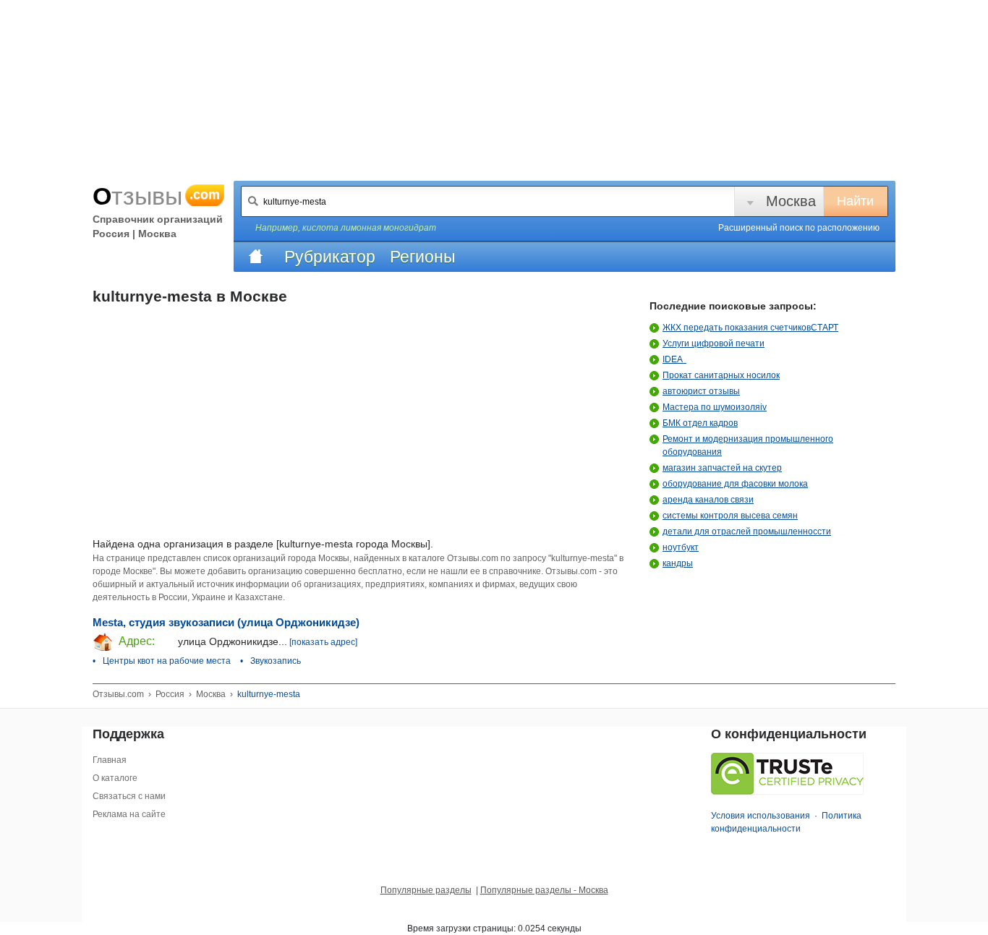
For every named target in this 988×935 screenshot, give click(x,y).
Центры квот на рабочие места (167, 661)
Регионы (423, 256)
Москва (791, 201)
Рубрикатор (329, 256)
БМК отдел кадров (700, 423)
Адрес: (135, 641)
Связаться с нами (129, 796)
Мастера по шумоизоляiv (715, 407)
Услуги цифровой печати (714, 343)
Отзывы (156, 196)
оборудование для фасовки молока (735, 484)
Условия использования (760, 816)
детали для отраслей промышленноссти (747, 531)
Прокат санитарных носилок (721, 375)
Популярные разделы (426, 890)
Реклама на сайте (129, 814)
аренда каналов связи (708, 500)
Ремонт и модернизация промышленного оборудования (748, 445)
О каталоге (115, 778)
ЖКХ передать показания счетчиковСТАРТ (750, 328)
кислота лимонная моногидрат (369, 228)
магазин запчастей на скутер (722, 468)
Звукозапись (275, 661)
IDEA (674, 359)
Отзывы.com (118, 694)
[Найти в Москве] (253, 201)
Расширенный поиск (799, 228)
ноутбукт (681, 547)
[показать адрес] (323, 642)
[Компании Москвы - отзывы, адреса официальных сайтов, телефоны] (255, 257)
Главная (110, 760)
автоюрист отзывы (701, 391)
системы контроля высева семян (730, 516)
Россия (170, 694)
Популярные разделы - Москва (544, 890)
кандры (678, 563)
